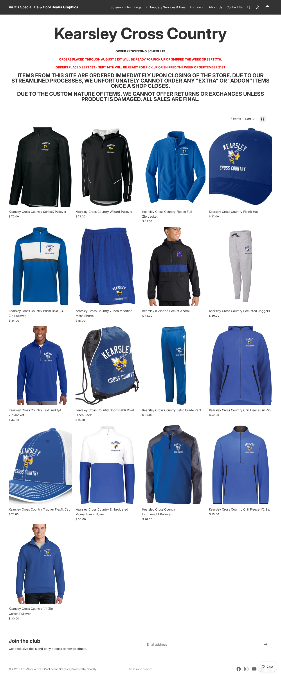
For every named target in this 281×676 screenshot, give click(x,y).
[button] (250, 119)
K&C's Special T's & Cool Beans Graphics (44, 669)
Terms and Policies (140, 669)
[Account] (258, 7)
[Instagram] (246, 669)
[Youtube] (254, 669)
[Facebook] (238, 669)
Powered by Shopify (83, 669)
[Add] (132, 398)
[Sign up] (265, 644)
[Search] (248, 7)
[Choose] (65, 200)
